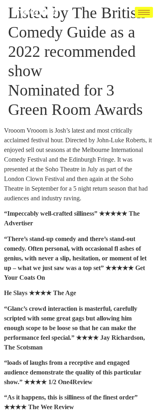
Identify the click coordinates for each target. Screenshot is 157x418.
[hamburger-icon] (144, 12)
